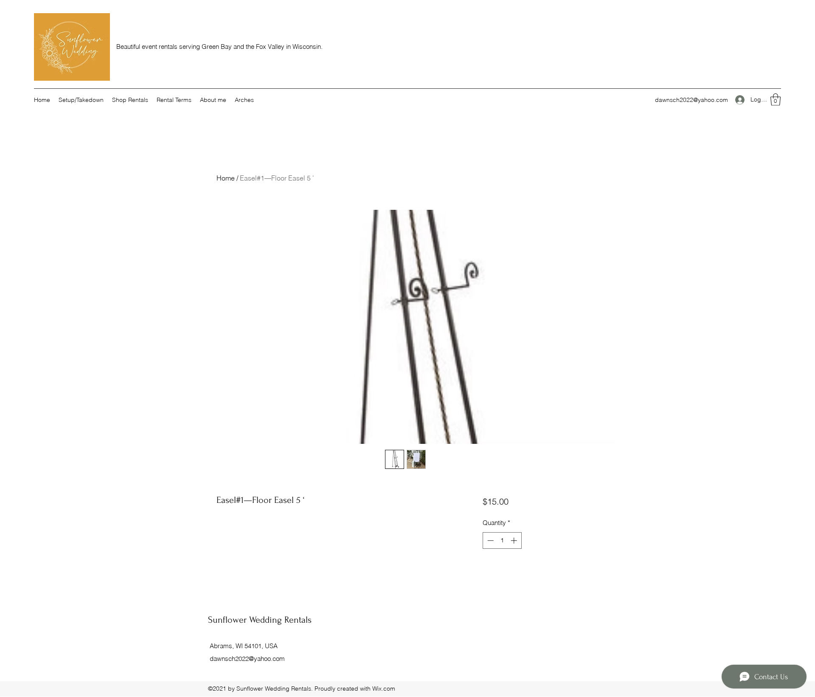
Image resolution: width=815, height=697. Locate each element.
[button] (775, 99)
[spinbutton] (502, 540)
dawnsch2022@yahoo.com (691, 100)
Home (225, 178)
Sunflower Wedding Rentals (260, 620)
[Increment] (514, 540)
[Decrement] (489, 540)
